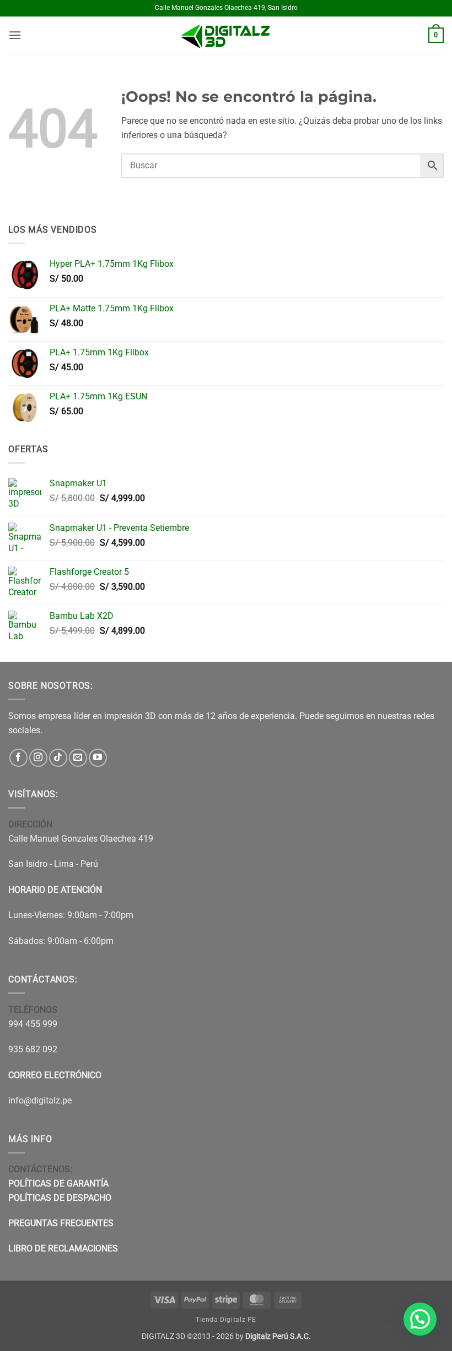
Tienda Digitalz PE (226, 1319)
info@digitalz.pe (40, 1100)
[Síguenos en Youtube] (98, 758)
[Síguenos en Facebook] (18, 758)
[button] (14, 34)
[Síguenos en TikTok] (58, 758)
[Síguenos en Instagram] (38, 758)
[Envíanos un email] (78, 758)
